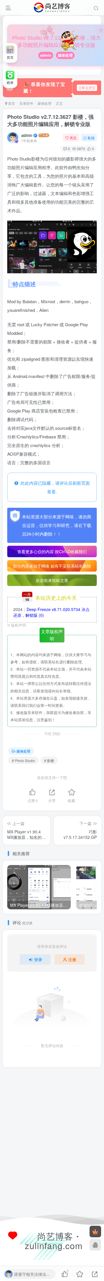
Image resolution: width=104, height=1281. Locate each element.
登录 (38, 959)
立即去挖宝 (87, 87)
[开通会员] (95, 1231)
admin (45, 55)
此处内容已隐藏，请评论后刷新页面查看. (54, 487)
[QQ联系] (95, 1245)
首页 (11, 103)
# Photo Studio (23, 760)
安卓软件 (26, 103)
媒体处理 (65, 55)
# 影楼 (49, 760)
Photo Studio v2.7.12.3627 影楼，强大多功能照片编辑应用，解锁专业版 (50, 120)
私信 (91, 137)
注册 (72, 959)
